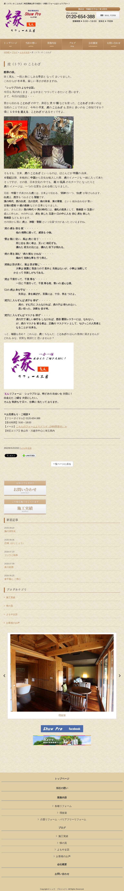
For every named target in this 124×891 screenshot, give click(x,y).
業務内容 (62, 797)
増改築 (63, 812)
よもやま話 (24, 52)
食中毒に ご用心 (12, 577)
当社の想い (62, 788)
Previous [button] (4, 675)
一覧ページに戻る (62, 464)
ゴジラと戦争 (11, 553)
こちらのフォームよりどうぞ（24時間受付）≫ (41, 426)
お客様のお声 (13, 623)
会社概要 (62, 864)
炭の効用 (9, 565)
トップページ (62, 778)
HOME (7, 52)
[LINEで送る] (29, 455)
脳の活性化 (10, 530)
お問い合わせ (62, 874)
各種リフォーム (63, 806)
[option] (62, 676)
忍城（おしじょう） (14, 542)
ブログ (15, 52)
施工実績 (10, 597)
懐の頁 (9, 605)
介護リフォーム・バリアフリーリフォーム (63, 819)
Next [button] (119, 675)
